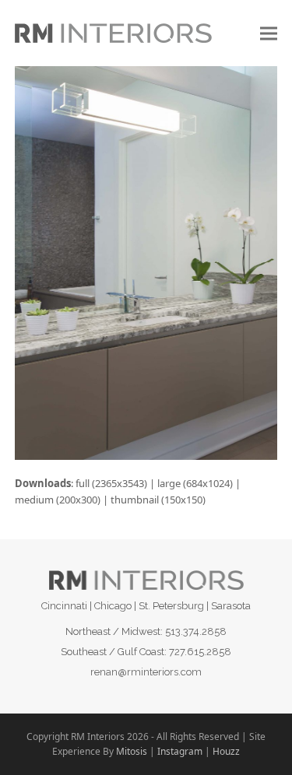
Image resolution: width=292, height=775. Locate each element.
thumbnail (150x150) (158, 500)
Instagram (179, 751)
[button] (268, 33)
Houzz (226, 751)
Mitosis (131, 751)
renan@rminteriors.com (146, 672)
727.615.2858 (200, 652)
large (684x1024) (195, 483)
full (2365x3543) (111, 483)
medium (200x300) (57, 500)
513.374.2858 (196, 631)
